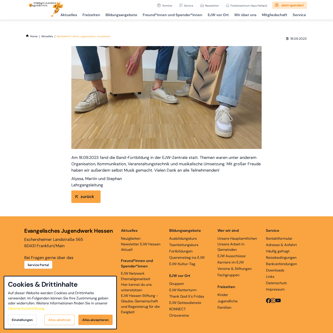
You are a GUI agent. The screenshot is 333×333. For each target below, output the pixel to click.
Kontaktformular (279, 238)
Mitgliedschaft (274, 14)
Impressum (275, 289)
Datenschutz (276, 283)
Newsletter (212, 5)
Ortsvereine (179, 315)
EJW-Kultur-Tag (182, 263)
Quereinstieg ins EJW (187, 257)
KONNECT (177, 309)
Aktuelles (68, 14)
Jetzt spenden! (292, 5)
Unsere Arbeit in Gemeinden (230, 247)
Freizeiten (91, 14)
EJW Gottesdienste (185, 302)
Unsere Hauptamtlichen (237, 238)
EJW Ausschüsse (231, 256)
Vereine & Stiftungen (234, 268)
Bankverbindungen (281, 263)
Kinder (222, 294)
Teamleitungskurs (183, 244)
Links (270, 276)
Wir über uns (245, 14)
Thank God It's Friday (186, 296)
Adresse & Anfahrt (281, 244)
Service (188, 5)
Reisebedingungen (281, 257)
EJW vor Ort (218, 14)
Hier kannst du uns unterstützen (136, 287)
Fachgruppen (228, 275)
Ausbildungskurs (183, 238)
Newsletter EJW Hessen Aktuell (140, 247)
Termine (167, 5)
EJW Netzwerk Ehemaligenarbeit (135, 276)
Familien (224, 307)
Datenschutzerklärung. (26, 308)
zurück (87, 196)
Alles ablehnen (59, 320)
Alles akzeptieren (95, 320)
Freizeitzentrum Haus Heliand (249, 5)
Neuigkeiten (130, 238)
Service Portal (38, 265)
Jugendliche (227, 301)
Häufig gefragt (278, 251)
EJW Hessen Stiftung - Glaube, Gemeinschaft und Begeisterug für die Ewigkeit (140, 303)
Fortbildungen (181, 251)
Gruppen (176, 283)
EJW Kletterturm (182, 290)
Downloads (275, 270)
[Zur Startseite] (46, 10)
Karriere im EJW (230, 262)
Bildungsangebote (121, 14)
